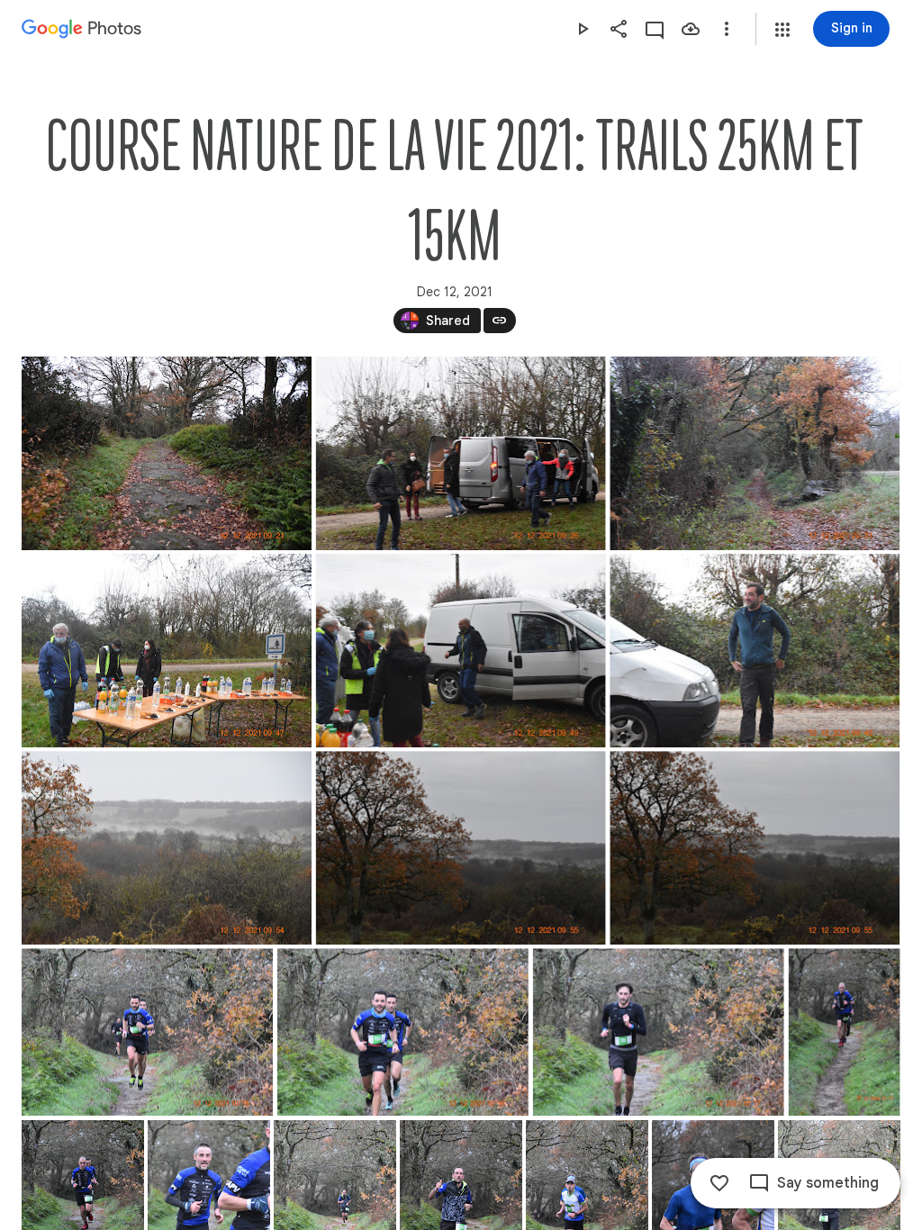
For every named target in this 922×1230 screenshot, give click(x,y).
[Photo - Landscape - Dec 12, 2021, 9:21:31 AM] (167, 453)
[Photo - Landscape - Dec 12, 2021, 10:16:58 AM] (147, 1032)
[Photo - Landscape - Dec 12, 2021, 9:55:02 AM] (461, 848)
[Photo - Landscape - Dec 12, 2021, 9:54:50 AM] (167, 848)
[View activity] (655, 29)
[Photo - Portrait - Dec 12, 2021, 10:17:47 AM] (844, 1032)
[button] (782, 30)
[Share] (619, 29)
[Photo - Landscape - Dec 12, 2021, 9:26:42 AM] (461, 453)
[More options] (727, 29)
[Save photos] (691, 29)
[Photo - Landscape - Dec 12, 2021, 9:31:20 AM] (754, 453)
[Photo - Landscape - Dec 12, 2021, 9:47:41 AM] (167, 650)
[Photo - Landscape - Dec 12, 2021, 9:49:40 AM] (461, 650)
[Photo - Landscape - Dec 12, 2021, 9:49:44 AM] (754, 650)
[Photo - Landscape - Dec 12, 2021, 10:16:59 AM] (403, 1032)
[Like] (719, 1183)
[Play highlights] (582, 28)
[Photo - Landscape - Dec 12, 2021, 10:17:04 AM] (658, 1032)
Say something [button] (828, 1183)
